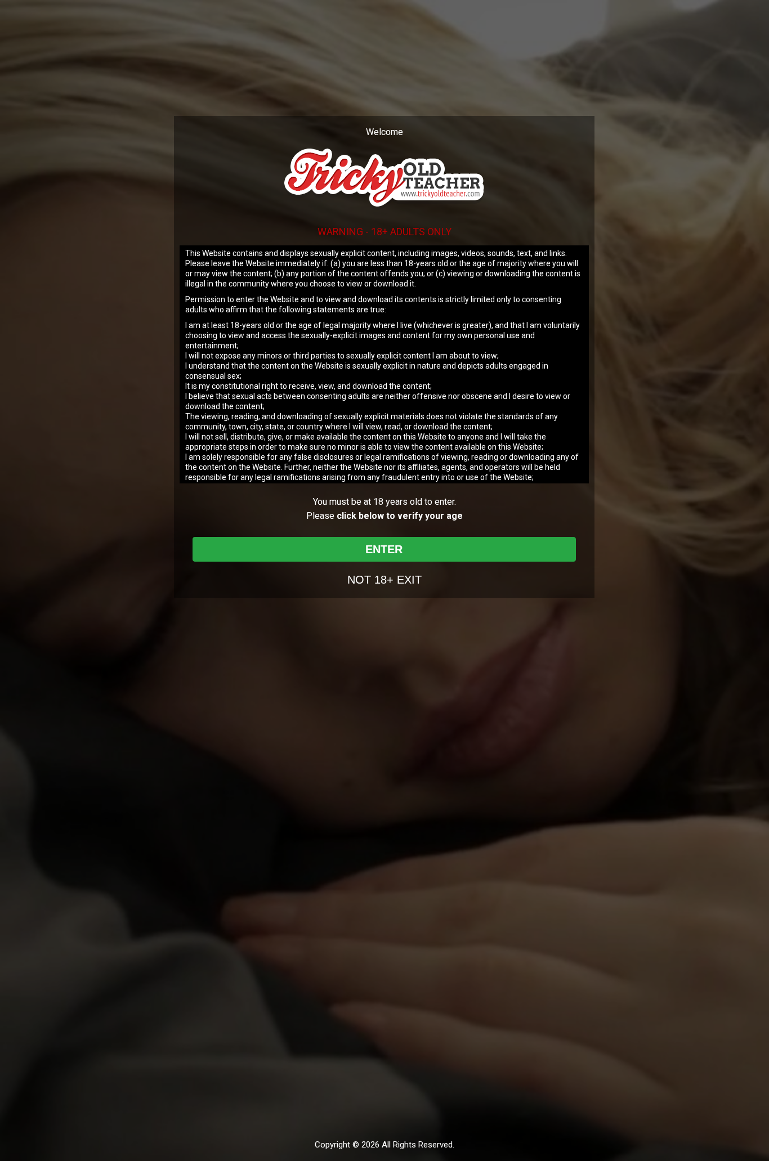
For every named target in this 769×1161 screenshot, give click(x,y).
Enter (384, 549)
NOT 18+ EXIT (384, 579)
